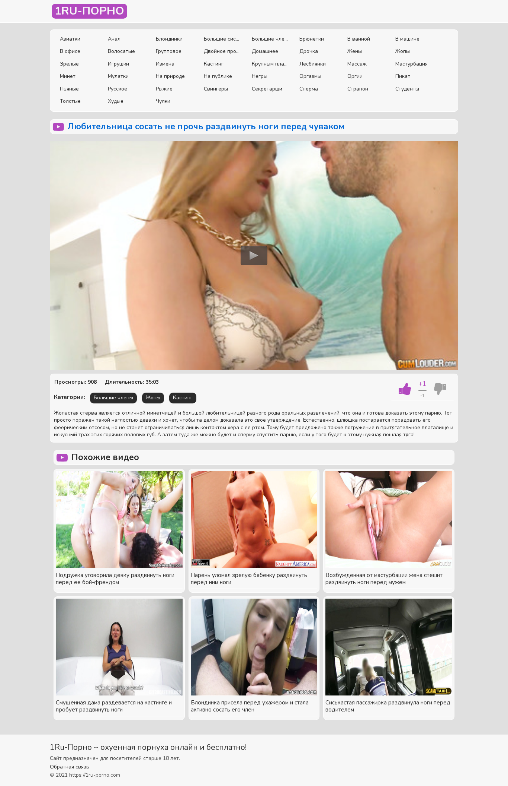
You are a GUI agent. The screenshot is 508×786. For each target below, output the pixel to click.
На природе (170, 76)
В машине (407, 38)
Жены (354, 51)
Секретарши (267, 88)
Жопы (402, 51)
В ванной (358, 38)
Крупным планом (270, 63)
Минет (67, 76)
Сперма (308, 88)
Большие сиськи (222, 38)
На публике (218, 76)
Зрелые (69, 63)
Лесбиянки (312, 63)
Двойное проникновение (222, 51)
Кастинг (214, 63)
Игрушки (118, 63)
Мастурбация (411, 63)
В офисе (70, 51)
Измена (165, 63)
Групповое (168, 51)
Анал (114, 38)
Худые (115, 101)
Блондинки (169, 38)
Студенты (407, 88)
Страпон (357, 88)
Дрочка (308, 51)
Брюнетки (311, 38)
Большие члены (270, 38)
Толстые (70, 101)
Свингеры (216, 88)
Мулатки (118, 76)
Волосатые (121, 51)
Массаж (357, 63)
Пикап (403, 76)
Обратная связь (69, 766)
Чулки (163, 101)
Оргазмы (310, 76)
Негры (259, 76)
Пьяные (69, 88)
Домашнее (265, 51)
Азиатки (70, 38)
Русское (117, 88)
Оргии (355, 76)
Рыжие (164, 88)
